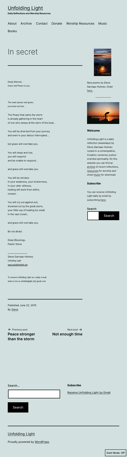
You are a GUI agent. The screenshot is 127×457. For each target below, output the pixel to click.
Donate (57, 23)
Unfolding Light (25, 8)
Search (91, 208)
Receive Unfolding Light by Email (88, 392)
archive (91, 166)
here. (90, 90)
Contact (42, 23)
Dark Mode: (113, 452)
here (103, 199)
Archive (26, 23)
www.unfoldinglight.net (18, 265)
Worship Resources (80, 23)
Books (12, 31)
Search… (14, 385)
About (12, 23)
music (97, 174)
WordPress (42, 441)
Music (102, 23)
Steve (14, 309)
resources (92, 170)
